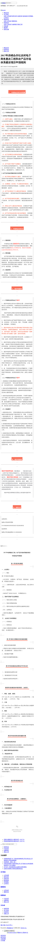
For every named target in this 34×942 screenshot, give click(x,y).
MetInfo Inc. (24, 928)
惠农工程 (6, 51)
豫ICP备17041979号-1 (6, 925)
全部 (5, 16)
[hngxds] (17, 3)
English (14, 932)
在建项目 (6, 850)
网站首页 (6, 12)
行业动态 (6, 848)
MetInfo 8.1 (10, 928)
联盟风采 (6, 49)
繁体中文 (25, 932)
